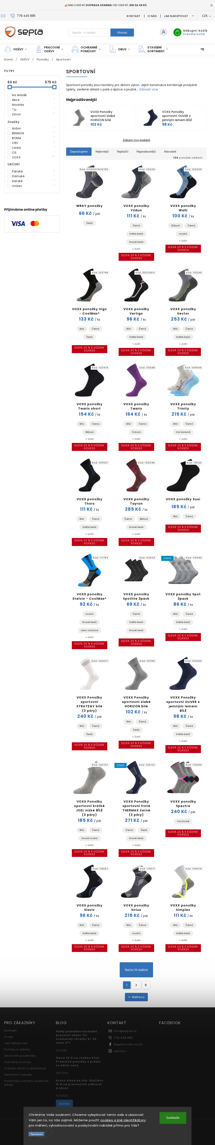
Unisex (33, 186)
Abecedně (170, 151)
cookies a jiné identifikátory (123, 1120)
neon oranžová (89, 630)
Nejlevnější (102, 151)
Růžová (175, 225)
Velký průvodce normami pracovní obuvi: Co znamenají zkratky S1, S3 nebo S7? (76, 1037)
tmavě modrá (89, 838)
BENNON (33, 133)
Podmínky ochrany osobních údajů (26, 1082)
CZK (205, 15)
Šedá (89, 223)
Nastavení (36, 1134)
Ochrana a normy (17, 1062)
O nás (152, 16)
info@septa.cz (125, 1031)
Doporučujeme (79, 151)
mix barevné (183, 432)
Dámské (33, 176)
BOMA (33, 138)
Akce (33, 100)
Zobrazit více (148, 89)
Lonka (33, 148)
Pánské (33, 171)
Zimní (33, 114)
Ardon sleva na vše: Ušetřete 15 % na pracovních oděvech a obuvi (79, 1084)
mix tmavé (183, 821)
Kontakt (133, 16)
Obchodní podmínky (20, 1056)
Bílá (82, 328)
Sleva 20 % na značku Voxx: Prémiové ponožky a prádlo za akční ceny (78, 1061)
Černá (136, 225)
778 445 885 (123, 1037)
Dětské (33, 181)
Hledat (122, 32)
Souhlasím (173, 1118)
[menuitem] (17, 49)
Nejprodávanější (146, 151)
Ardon (33, 128)
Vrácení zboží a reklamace (25, 1068)
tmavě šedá (136, 242)
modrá (183, 233)
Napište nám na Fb (128, 1044)
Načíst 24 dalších (136, 969)
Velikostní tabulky (18, 1074)
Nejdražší (122, 151)
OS (33, 152)
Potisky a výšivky (17, 1049)
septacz (120, 1051)
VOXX (33, 157)
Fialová (136, 432)
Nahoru (138, 997)
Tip (33, 109)
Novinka (33, 105)
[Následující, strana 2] (136, 985)
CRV (33, 143)
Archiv (64, 1104)
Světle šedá (136, 233)
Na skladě (33, 95)
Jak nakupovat (176, 16)
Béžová (89, 432)
